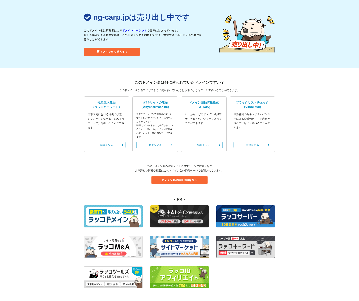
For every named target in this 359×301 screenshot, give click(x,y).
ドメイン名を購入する (114, 51)
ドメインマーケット (134, 30)
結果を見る (106, 144)
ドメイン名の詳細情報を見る (179, 180)
